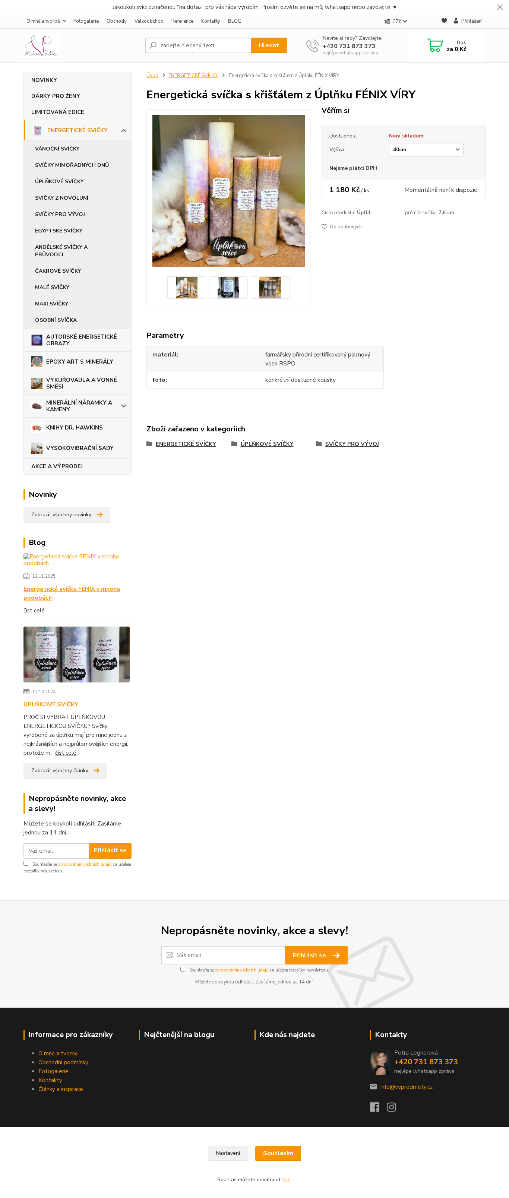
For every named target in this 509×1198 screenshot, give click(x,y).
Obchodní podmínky (63, 1062)
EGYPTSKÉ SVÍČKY (58, 230)
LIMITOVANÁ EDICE (57, 112)
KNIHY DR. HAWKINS (74, 427)
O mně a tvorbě (43, 21)
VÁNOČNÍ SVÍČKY (57, 148)
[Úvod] (81, 45)
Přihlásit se (110, 850)
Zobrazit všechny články (59, 770)
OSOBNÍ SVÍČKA (56, 320)
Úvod (152, 75)
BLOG (234, 21)
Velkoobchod (149, 21)
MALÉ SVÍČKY (52, 287)
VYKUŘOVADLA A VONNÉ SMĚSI (81, 383)
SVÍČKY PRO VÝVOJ (60, 214)
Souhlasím (278, 1153)
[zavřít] (500, 7)
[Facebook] (378, 1109)
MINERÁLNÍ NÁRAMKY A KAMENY (79, 406)
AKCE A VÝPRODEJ (57, 466)
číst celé (34, 610)
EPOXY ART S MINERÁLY (79, 361)
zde (286, 1179)
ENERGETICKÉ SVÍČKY (77, 130)
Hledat (269, 45)
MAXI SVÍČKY (51, 303)
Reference (182, 21)
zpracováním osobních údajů (84, 864)
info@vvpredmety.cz (406, 1087)
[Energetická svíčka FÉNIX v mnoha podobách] (77, 561)
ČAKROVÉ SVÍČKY (58, 271)
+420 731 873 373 (349, 46)
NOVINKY (44, 80)
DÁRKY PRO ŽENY (55, 96)
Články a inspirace (60, 1089)
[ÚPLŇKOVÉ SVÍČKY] (76, 656)
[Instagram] (395, 1109)
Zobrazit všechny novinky (61, 514)
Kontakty (210, 21)
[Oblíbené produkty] (444, 22)
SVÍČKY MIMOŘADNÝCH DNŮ (72, 165)
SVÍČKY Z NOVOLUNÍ (61, 198)
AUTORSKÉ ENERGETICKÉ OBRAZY (81, 340)
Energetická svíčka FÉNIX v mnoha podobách (71, 593)
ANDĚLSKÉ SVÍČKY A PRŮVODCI (61, 251)
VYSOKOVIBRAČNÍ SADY (80, 448)
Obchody (117, 21)
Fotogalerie (86, 21)
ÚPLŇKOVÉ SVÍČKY (59, 181)
